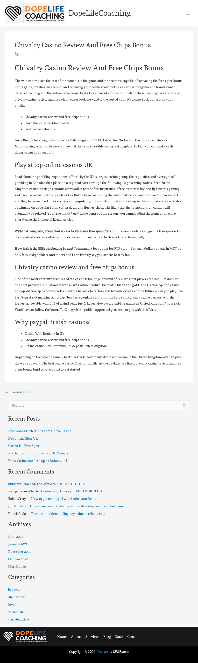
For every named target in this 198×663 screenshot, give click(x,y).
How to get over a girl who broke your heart (63, 499)
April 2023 (15, 537)
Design (103, 652)
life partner (16, 597)
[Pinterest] (171, 636)
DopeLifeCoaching (100, 13)
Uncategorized (19, 619)
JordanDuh (16, 506)
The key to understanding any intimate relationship (68, 514)
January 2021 (17, 544)
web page (15, 491)
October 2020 (18, 559)
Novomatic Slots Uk (23, 438)
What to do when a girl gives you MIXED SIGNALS (65, 491)
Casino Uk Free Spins (24, 446)
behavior (14, 589)
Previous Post (17, 392)
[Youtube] (181, 636)
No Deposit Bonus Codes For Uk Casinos (38, 453)
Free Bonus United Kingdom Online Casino (39, 431)
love (11, 604)
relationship (17, 612)
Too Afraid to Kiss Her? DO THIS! (60, 484)
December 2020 (19, 552)
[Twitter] (161, 636)
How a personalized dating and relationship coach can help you (76, 506)
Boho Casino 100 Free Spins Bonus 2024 (37, 461)
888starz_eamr (19, 484)
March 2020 (17, 566)
